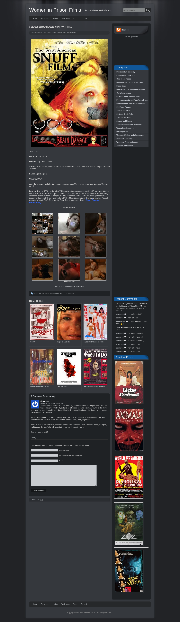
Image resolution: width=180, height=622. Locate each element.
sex (60, 293)
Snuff (65, 293)
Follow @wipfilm (131, 37)
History (55, 19)
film (43, 293)
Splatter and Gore (123, 118)
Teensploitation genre (125, 128)
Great (47, 293)
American (37, 293)
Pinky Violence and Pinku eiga (128, 96)
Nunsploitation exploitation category (130, 89)
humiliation (54, 293)
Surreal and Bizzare (124, 121)
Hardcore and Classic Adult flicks (129, 82)
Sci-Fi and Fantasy (123, 107)
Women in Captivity (124, 139)
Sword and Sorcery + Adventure (129, 125)
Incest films (121, 86)
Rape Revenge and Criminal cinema (64, 32)
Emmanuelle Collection (125, 75)
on (56, 403)
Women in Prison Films (55, 10)
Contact (84, 19)
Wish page (65, 19)
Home (35, 19)
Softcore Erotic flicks (124, 114)
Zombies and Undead (124, 146)
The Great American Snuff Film (69, 287)
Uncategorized (122, 132)
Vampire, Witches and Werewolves (130, 135)
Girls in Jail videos (123, 79)
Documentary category (125, 72)
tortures (71, 293)
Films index (45, 19)
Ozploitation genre (123, 93)
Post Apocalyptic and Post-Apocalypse (132, 100)
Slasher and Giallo (123, 111)
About (75, 19)
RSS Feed (125, 30)
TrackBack (37, 500)
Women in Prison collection (127, 142)
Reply (34, 438)
